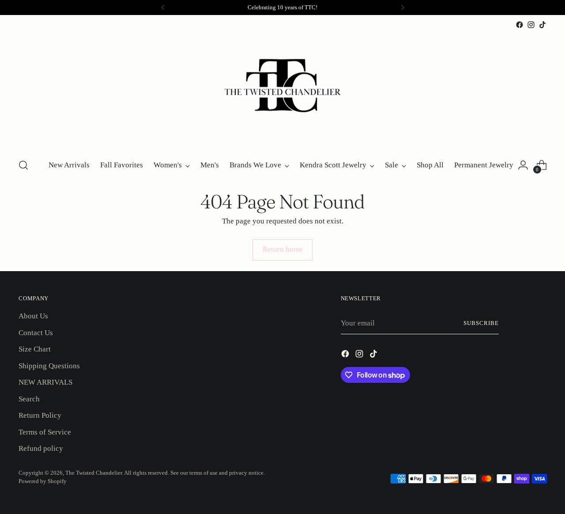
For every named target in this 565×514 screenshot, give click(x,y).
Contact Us (36, 333)
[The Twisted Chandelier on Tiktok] (542, 25)
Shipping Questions (49, 366)
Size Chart (35, 349)
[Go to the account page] (523, 165)
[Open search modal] (23, 165)
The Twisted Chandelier (93, 472)
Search (29, 399)
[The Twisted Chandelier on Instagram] (531, 25)
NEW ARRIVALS (45, 382)
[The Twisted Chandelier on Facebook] (520, 25)
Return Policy (40, 415)
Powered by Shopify (43, 481)
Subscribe (481, 323)
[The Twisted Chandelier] (282, 90)
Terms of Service (45, 432)
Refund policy (41, 448)
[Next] (402, 7)
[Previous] (163, 7)
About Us (33, 316)
